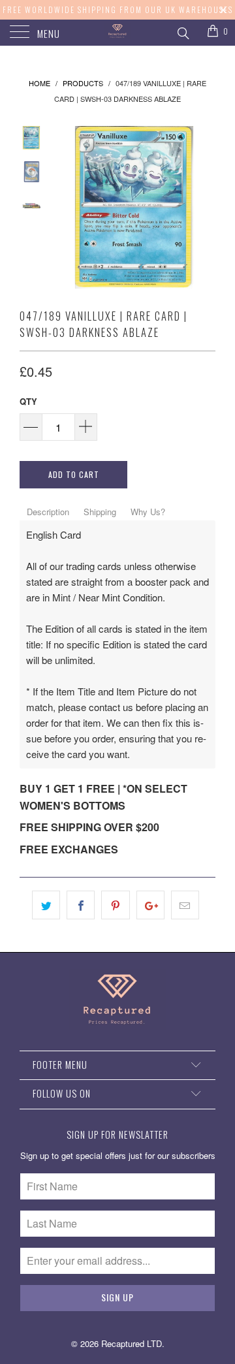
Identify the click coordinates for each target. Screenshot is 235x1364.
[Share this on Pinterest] (115, 905)
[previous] (65, 207)
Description (48, 511)
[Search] (182, 31)
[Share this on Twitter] (46, 905)
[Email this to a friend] (185, 905)
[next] (203, 207)
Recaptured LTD (131, 1343)
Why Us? (148, 511)
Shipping (100, 511)
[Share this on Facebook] (81, 905)
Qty (28, 401)
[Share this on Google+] (150, 905)
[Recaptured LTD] (117, 33)
